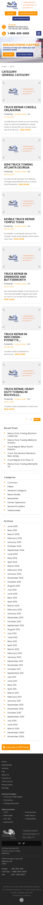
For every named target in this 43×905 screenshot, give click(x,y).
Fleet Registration (21, 18)
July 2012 (12, 633)
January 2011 (14, 700)
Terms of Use (7, 781)
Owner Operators (16, 502)
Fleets (10, 486)
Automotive (8, 822)
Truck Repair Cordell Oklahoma (20, 109)
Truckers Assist (20, 114)
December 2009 (15, 732)
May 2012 (12, 641)
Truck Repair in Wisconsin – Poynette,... (15, 337)
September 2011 (15, 673)
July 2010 (12, 720)
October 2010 (14, 712)
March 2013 (13, 605)
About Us (5, 775)
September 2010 (15, 716)
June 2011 (12, 681)
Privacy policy (7, 785)
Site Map (5, 788)
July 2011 (11, 677)
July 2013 (12, 589)
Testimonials (13, 510)
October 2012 (14, 621)
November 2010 (15, 708)
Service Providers (16, 506)
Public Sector (30, 815)
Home (4, 67)
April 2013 (12, 601)
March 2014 (13, 566)
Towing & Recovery (11, 803)
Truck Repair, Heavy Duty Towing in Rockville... (19, 391)
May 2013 (12, 597)
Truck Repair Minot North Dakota (20, 448)
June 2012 (12, 637)
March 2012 (13, 649)
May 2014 (12, 558)
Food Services (30, 812)
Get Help (10, 13)
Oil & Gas (7, 819)
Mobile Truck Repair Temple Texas (19, 221)
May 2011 (11, 685)
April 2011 (12, 689)
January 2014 (14, 574)
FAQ (3, 771)
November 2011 (15, 665)
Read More (25, 129)
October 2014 (14, 546)
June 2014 (12, 554)
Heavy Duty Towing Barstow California (21, 434)
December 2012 (15, 617)
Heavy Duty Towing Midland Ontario (22, 441)
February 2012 (14, 653)
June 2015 (12, 526)
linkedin (19, 843)
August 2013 (13, 585)
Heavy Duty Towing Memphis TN (22, 465)
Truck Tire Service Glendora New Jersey (21, 454)
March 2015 (13, 534)
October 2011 (14, 669)
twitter (24, 843)
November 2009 (15, 736)
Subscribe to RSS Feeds (17, 747)
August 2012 (13, 629)
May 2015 (12, 530)
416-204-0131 (17, 868)
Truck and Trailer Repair (12, 797)
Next (37, 419)
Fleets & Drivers (8, 809)
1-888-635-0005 (18, 33)
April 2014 (12, 562)
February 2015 (14, 538)
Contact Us (6, 778)
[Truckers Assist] (21, 5)
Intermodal (7, 815)
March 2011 (13, 693)
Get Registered (25, 54)
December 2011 (15, 661)
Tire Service (8, 800)
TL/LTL (5, 812)
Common (12, 482)
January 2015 (14, 542)
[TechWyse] (21, 900)
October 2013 (14, 582)
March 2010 (13, 728)
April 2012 (12, 645)
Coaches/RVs (30, 819)
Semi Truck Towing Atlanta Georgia (18, 166)
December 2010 (15, 704)
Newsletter (12, 498)
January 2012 (14, 657)
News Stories (13, 494)
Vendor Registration (27, 13)
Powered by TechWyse (21, 895)
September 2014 (15, 550)
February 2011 (14, 697)
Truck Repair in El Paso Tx (20, 460)
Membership (7, 765)
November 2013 (15, 578)
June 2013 (12, 593)
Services (5, 768)
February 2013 (14, 609)
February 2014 (14, 570)
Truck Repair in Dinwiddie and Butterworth (15, 276)
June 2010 (12, 724)
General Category (16, 490)
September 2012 (15, 625)
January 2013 (14, 613)
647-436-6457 (18, 874)
